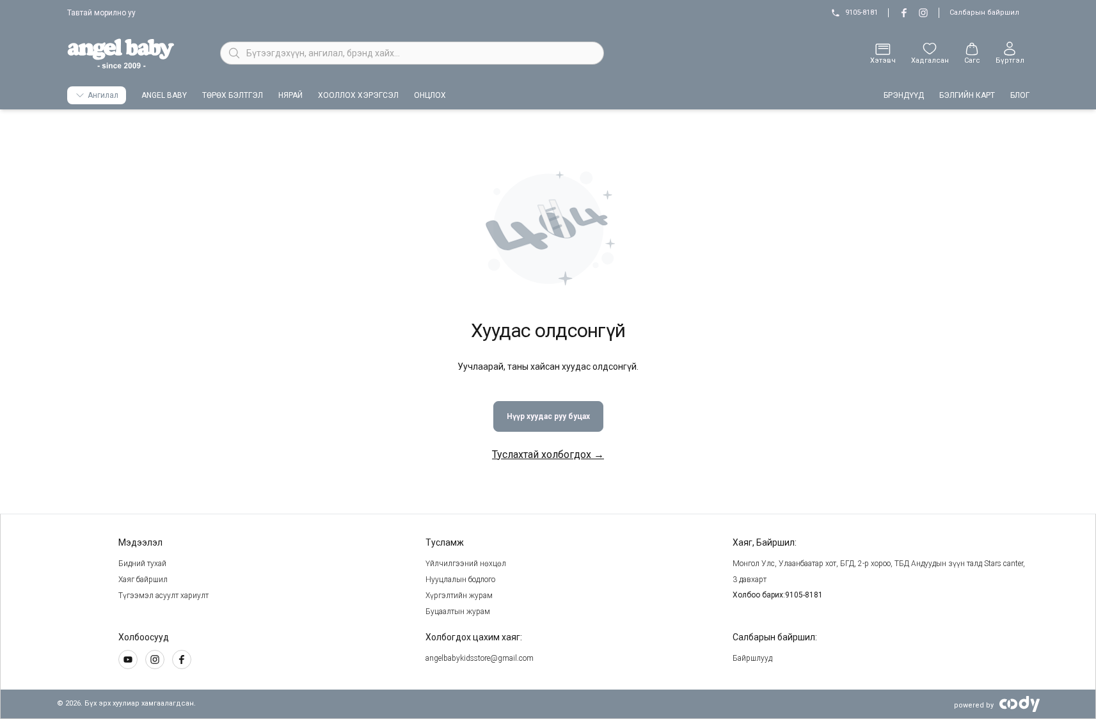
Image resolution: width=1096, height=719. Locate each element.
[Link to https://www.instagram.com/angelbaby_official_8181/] (904, 13)
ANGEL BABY (164, 95)
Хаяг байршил (143, 579)
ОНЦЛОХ (430, 95)
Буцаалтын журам (457, 611)
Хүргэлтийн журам (459, 595)
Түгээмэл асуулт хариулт (163, 595)
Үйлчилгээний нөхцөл (465, 563)
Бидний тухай (142, 563)
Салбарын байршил (984, 12)
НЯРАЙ (290, 95)
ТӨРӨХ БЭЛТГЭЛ (232, 95)
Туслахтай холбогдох (548, 454)
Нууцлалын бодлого (460, 579)
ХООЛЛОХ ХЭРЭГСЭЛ (358, 95)
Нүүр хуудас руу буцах (548, 416)
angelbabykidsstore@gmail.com (479, 658)
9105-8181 (861, 12)
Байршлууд (752, 658)
